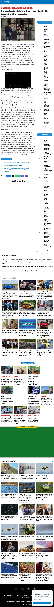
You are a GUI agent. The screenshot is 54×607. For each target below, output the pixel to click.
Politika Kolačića (7, 595)
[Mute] (14, 85)
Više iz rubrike (27, 363)
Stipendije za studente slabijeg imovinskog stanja (17, 162)
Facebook (9, 175)
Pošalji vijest (25, 597)
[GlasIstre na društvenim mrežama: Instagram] (36, 589)
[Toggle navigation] (2, 2)
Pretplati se (42, 603)
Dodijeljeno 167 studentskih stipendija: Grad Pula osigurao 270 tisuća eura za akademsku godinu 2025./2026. (17, 170)
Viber (22, 175)
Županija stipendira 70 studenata (13, 165)
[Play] (7, 85)
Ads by (29, 87)
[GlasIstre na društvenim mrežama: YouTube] (30, 589)
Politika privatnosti (21, 595)
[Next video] (10, 85)
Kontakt (16, 597)
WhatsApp (17, 175)
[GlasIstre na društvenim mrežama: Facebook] (18, 589)
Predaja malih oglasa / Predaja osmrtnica (19, 602)
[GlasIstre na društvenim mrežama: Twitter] (24, 589)
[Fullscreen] (29, 85)
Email (26, 175)
